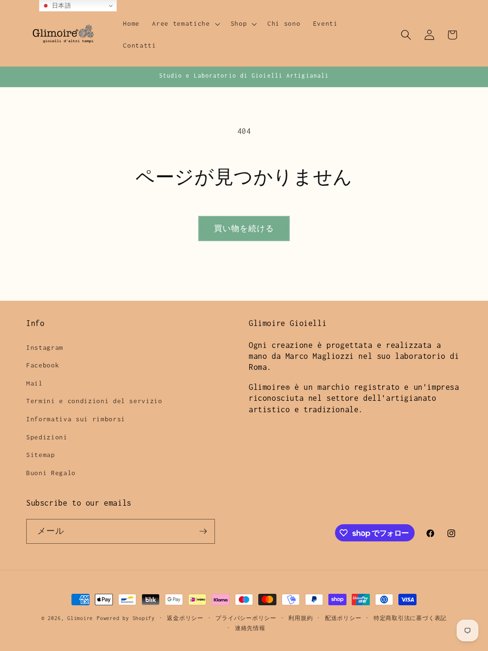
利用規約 (300, 618)
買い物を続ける (244, 228)
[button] (185, 24)
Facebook (42, 365)
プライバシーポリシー (245, 618)
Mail (34, 383)
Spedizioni (47, 437)
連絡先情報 (250, 628)
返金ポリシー (185, 618)
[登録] (203, 531)
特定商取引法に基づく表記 (410, 618)
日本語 (60, 5)
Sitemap (40, 454)
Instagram (44, 347)
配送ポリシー (343, 618)
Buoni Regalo (51, 473)
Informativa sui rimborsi (75, 419)
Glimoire (80, 618)
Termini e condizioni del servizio (94, 401)
